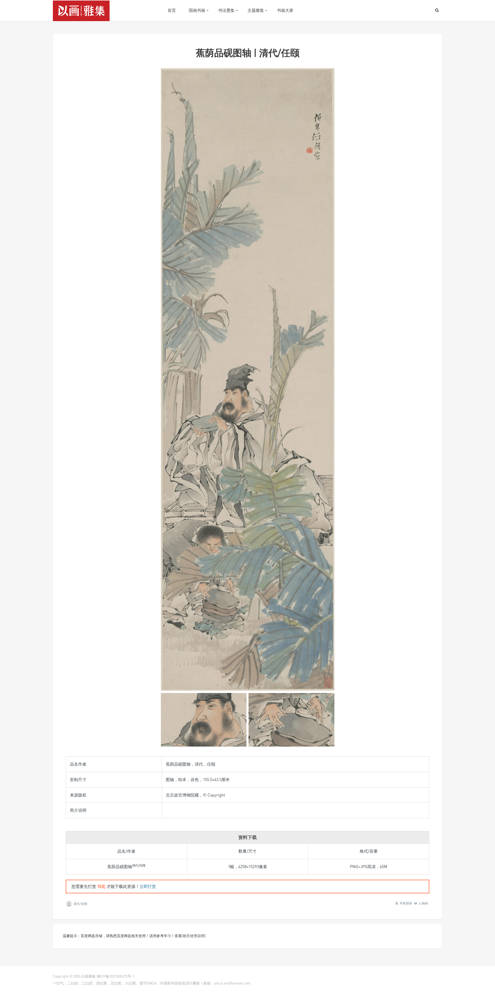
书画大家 (285, 10)
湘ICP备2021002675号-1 (115, 976)
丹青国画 (406, 903)
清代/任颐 (80, 904)
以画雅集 (88, 976)
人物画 (423, 903)
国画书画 (197, 10)
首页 (172, 10)
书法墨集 (226, 10)
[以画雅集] (81, 10)
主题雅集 (256, 10)
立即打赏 (147, 886)
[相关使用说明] (193, 936)
